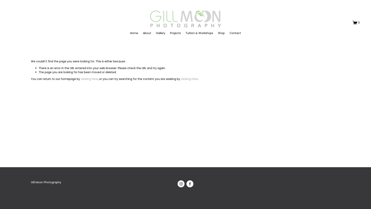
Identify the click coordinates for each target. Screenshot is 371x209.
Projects (175, 33)
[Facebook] (189, 183)
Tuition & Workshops (199, 33)
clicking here (89, 79)
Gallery (160, 33)
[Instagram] (181, 183)
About (147, 33)
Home (134, 33)
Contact (235, 33)
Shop (221, 33)
